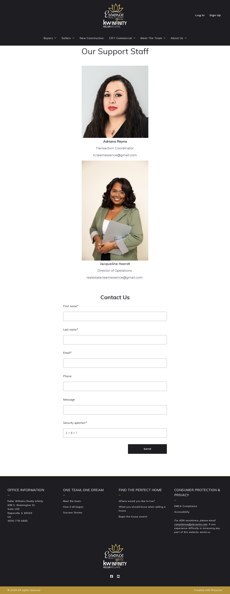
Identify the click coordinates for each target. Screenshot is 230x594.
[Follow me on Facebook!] (111, 576)
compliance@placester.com (190, 524)
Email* (67, 352)
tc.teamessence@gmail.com (115, 155)
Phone (67, 376)
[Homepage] (115, 15)
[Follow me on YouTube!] (118, 576)
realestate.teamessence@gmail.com (115, 277)
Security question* (75, 423)
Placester (216, 590)
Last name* (70, 329)
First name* (70, 306)
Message (69, 399)
